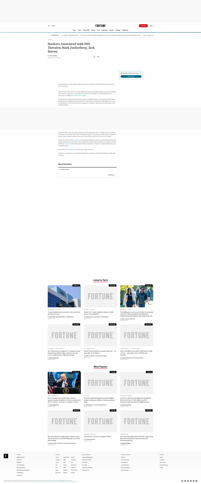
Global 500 (19, 462)
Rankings (118, 30)
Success (57, 462)
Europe (57, 470)
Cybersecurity (125, 348)
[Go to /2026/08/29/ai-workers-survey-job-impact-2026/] (100, 335)
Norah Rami (52, 317)
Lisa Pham (97, 317)
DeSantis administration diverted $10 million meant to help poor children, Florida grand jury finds (99, 400)
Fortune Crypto (66, 457)
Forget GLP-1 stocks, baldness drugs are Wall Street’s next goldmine (98, 313)
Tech (98, 30)
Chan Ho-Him (52, 443)
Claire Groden (53, 55)
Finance (93, 30)
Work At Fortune (163, 462)
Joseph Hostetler (90, 439)
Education (73, 472)
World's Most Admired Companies (23, 470)
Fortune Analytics (124, 462)
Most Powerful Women (21, 467)
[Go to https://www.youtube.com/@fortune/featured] (196, 481)
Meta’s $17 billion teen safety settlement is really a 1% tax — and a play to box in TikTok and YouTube (136, 353)
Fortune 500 (86, 30)
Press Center (162, 459)
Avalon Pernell (89, 317)
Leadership (104, 30)
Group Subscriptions (125, 470)
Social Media (136, 348)
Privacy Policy (84, 462)
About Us (161, 457)
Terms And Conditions (164, 464)
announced (77, 140)
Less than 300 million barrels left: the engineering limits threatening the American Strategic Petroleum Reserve (136, 438)
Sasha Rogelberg (54, 358)
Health (86, 309)
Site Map (161, 467)
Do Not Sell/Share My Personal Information (65, 480)
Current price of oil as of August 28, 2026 (97, 436)
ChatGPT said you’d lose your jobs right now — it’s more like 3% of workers (100, 352)
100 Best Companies (20, 457)
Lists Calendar (19, 475)
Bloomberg (70, 317)
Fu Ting (59, 443)
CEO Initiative (73, 464)
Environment (58, 472)
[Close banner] (140, 73)
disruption (90, 348)
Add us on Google (131, 76)
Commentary (124, 434)
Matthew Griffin (60, 317)
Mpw (72, 462)
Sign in (151, 25)
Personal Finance (126, 395)
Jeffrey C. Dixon (90, 355)
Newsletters (65, 470)
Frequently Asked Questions (87, 457)
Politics (86, 395)
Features (73, 457)
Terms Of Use (84, 464)
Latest (79, 30)
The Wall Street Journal (79, 95)
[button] (74, 30)
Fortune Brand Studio (125, 459)
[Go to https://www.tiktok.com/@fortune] (193, 481)
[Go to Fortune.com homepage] (100, 25)
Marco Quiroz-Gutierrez (128, 319)
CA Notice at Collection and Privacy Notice (51, 480)
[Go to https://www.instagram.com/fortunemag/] (191, 481)
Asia (56, 467)
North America (53, 395)
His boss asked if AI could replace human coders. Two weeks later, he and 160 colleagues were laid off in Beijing (64, 438)
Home (74, 30)
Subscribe (143, 25)
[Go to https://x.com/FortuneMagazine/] (185, 481)
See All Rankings (20, 472)
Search (53, 25)
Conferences (73, 467)
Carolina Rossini (126, 358)
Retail (64, 462)
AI (84, 348)
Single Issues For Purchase (87, 467)
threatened (71, 149)
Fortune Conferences (125, 464)
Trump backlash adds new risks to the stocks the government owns (64, 313)
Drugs (92, 309)
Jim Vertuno (89, 405)
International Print (85, 470)
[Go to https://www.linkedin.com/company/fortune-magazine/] (188, 481)
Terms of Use (37, 480)
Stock (58, 309)
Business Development (125, 467)
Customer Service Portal (86, 459)
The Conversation (102, 355)
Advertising (123, 457)
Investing (51, 309)
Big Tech (123, 309)
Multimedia (125, 30)
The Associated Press (101, 405)
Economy (51, 348)
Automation (60, 348)
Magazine (65, 472)
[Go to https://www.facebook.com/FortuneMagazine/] (182, 481)
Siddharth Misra (126, 443)
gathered (67, 144)
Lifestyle (111, 30)
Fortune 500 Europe (20, 464)
